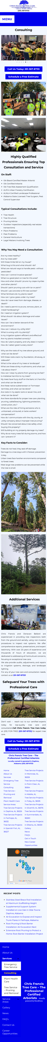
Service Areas (10, 804)
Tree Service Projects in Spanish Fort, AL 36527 (13, 828)
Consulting (8, 787)
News (27, 831)
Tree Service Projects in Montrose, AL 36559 (34, 773)
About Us (8, 774)
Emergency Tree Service (10, 966)
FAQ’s (27, 835)
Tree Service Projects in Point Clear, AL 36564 (34, 784)
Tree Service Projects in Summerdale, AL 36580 (34, 814)
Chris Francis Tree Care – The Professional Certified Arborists (34, 991)
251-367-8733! (19, 675)
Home (6, 770)
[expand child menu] (18, 959)
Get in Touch (30, 838)
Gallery (28, 828)
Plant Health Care (12, 801)
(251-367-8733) (25, 731)
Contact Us (8, 1025)
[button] (3, 47)
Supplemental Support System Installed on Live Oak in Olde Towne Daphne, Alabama (23, 910)
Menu (7, 19)
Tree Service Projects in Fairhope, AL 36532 (13, 818)
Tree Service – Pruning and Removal (10, 794)
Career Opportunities (9, 1032)
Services (7, 777)
